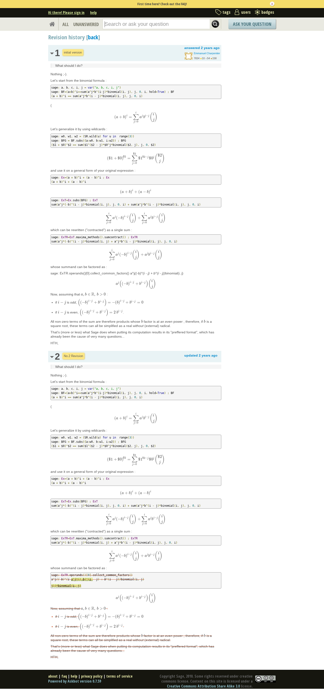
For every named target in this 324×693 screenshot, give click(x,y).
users (246, 12)
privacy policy (91, 676)
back (93, 37)
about (53, 676)
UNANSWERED (86, 24)
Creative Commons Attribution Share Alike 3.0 (203, 686)
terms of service (119, 676)
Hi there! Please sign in (66, 12)
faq (64, 676)
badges (267, 12)
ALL (65, 24)
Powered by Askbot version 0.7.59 (74, 681)
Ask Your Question (252, 24)
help (93, 12)
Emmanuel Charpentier (207, 53)
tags (226, 12)
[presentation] (135, 117)
